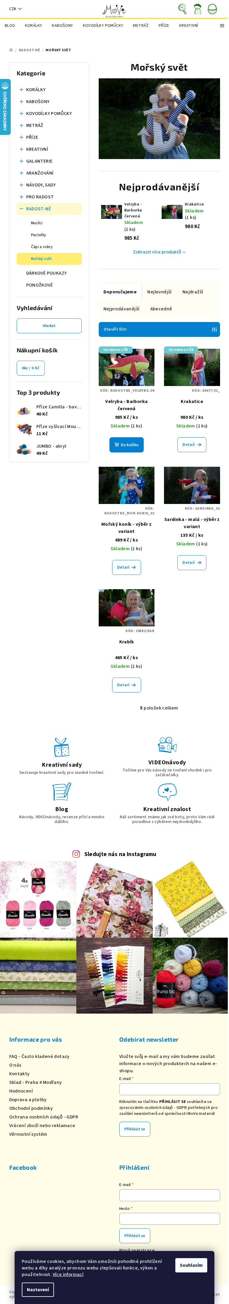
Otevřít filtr (115, 329)
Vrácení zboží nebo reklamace (42, 1125)
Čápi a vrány (42, 247)
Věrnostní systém (28, 1134)
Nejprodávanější (121, 309)
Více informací (68, 1274)
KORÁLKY (36, 89)
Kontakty (19, 1073)
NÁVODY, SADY (41, 185)
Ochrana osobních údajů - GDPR (43, 1117)
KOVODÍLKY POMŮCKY (49, 113)
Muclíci (37, 223)
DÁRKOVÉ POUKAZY (46, 273)
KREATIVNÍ (37, 149)
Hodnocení (21, 1091)
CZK (12, 9)
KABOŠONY (38, 101)
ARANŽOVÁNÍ (40, 173)
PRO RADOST (40, 197)
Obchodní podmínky (31, 1108)
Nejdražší (192, 292)
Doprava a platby (28, 1099)
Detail (188, 445)
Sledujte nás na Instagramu (120, 854)
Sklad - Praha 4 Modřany (35, 1082)
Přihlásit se (134, 1129)
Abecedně (161, 309)
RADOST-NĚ (38, 209)
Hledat (49, 326)
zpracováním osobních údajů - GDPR (153, 1108)
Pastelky (38, 235)
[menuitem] (10, 25)
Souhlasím (191, 1265)
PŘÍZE (32, 137)
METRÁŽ (35, 125)
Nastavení (38, 1289)
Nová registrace (137, 1250)
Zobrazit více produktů (157, 252)
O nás (15, 1065)
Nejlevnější (159, 292)
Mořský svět (41, 259)
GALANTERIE (39, 161)
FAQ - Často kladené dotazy (39, 1056)
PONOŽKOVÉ (39, 285)
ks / (31, 368)
